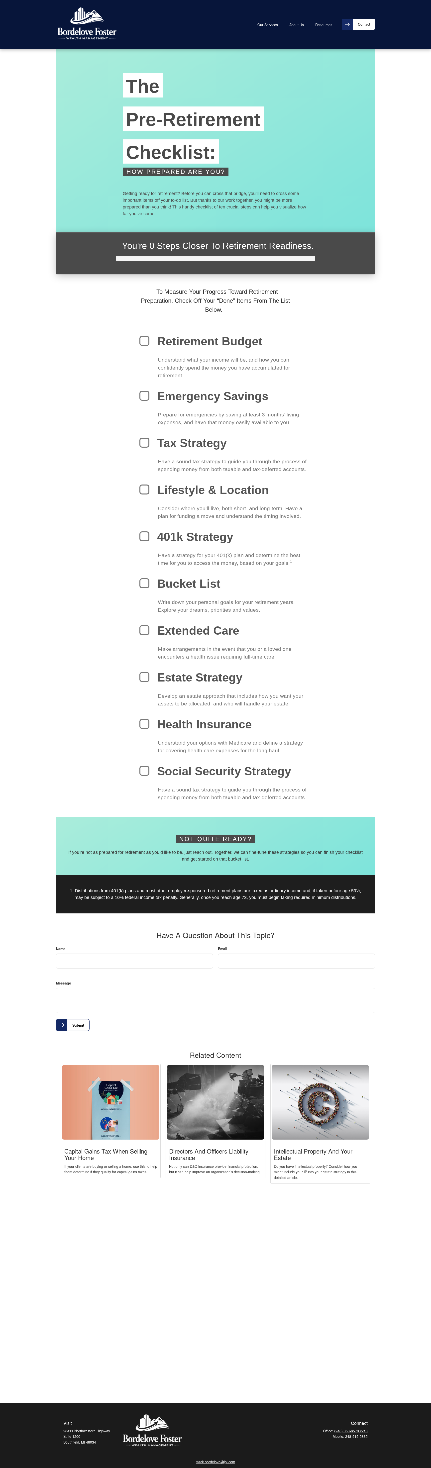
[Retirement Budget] (144, 341)
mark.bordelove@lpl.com (215, 1461)
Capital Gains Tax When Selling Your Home (105, 1154)
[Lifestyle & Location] (144, 489)
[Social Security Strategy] (144, 771)
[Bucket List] (144, 583)
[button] (267, 24)
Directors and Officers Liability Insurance (208, 1154)
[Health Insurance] (144, 724)
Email (222, 948)
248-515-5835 (356, 1436)
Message (63, 982)
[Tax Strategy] (144, 443)
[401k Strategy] (144, 536)
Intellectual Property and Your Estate (313, 1154)
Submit (78, 1025)
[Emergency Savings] (144, 396)
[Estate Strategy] (144, 677)
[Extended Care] (144, 630)
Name (60, 948)
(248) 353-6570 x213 (351, 1430)
